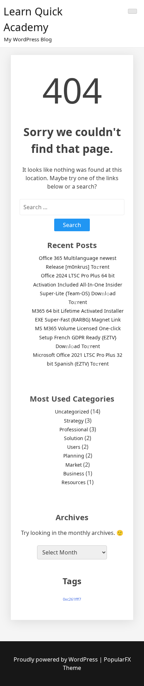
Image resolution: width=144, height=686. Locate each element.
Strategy (74, 420)
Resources (74, 482)
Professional (73, 429)
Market (73, 464)
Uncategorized (72, 411)
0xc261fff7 (72, 599)
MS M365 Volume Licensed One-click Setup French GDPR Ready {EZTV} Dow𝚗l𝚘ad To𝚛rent (78, 337)
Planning (73, 455)
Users (73, 447)
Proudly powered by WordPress (56, 659)
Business (73, 473)
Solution (73, 438)
